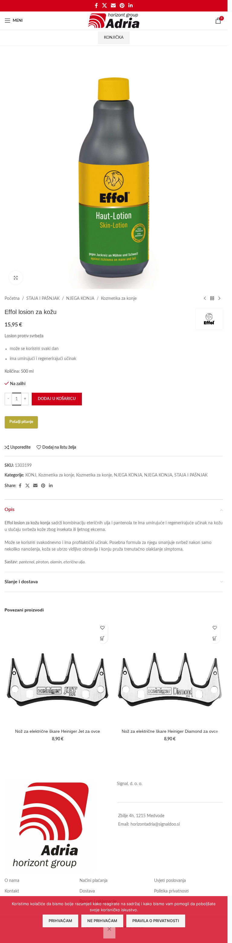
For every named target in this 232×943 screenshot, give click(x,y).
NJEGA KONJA (80, 298)
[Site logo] (113, 20)
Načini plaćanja (93, 881)
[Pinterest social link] (122, 5)
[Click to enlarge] (16, 277)
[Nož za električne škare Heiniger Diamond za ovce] (170, 672)
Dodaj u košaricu (57, 399)
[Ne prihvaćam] (109, 932)
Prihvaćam (60, 920)
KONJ (30, 475)
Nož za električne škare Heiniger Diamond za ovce (170, 731)
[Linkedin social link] (131, 5)
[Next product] (219, 298)
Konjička (114, 38)
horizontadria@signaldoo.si (155, 824)
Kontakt (12, 891)
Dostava (87, 891)
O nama (12, 881)
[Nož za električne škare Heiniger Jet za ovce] (58, 672)
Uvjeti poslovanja (170, 881)
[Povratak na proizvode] (212, 298)
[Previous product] (204, 298)
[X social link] (104, 5)
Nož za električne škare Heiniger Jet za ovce (57, 731)
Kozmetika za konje (119, 298)
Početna (12, 298)
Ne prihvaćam (102, 920)
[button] (102, 638)
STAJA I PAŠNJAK (43, 298)
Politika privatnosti (171, 891)
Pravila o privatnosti (155, 920)
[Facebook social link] (96, 5)
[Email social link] (113, 5)
